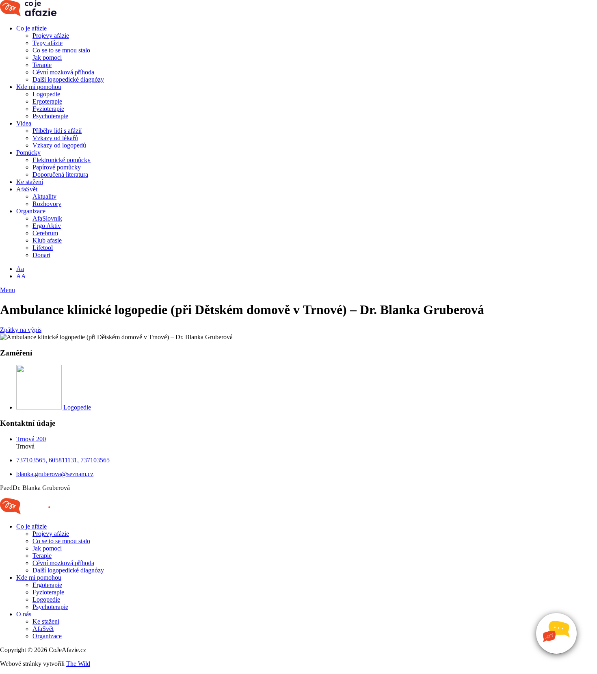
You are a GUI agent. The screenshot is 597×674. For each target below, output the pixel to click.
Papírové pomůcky (56, 167)
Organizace (30, 211)
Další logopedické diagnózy (68, 79)
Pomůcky (28, 152)
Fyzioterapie (48, 108)
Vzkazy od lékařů (55, 137)
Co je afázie (31, 28)
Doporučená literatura (60, 174)
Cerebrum (45, 233)
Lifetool (42, 247)
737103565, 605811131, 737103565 (63, 460)
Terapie (42, 64)
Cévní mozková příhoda (63, 72)
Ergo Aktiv (46, 225)
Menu (7, 289)
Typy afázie (47, 42)
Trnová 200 (31, 439)
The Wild (78, 663)
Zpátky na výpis (20, 329)
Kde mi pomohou (38, 86)
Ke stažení (29, 181)
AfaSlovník (47, 218)
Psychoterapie (50, 116)
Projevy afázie (50, 35)
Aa (20, 268)
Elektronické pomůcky (61, 159)
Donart (41, 254)
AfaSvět (26, 189)
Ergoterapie (47, 101)
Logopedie (46, 94)
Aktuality (44, 196)
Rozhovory (46, 203)
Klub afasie (47, 240)
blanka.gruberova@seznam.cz (54, 473)
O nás (23, 614)
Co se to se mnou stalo (61, 50)
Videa (23, 123)
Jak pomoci (47, 57)
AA (21, 276)
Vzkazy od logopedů (59, 145)
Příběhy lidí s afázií (57, 130)
